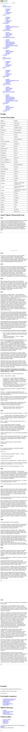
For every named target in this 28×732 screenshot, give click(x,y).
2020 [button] (2, 519)
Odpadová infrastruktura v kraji (12, 26)
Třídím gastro (6, 721)
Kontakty (8, 13)
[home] (14, 1)
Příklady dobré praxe (10, 42)
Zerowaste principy (10, 44)
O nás (7, 11)
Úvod (4, 5)
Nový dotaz (8, 52)
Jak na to (7, 40)
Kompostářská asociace (8, 703)
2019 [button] (2, 486)
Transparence (8, 27)
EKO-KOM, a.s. (6, 702)
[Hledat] (14, 3)
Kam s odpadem (9, 33)
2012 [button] (2, 253)
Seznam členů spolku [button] (7, 117)
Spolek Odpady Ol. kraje (8, 700)
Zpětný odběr (8, 34)
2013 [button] (2, 264)
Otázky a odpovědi (10, 51)
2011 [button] (2, 218)
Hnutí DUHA (6, 704)
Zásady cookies (6, 712)
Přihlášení (3, 726)
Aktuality (8, 10)
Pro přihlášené (9, 12)
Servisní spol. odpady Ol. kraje (9, 699)
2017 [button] (2, 445)
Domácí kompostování (10, 43)
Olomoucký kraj (6, 701)
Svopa (23, 725)
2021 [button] (2, 548)
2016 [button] (2, 410)
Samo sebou (5, 720)
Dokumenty (8, 9)
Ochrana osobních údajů (8, 711)
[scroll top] (1, 730)
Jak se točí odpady (7, 719)
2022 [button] (2, 600)
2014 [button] (2, 278)
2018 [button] (2, 468)
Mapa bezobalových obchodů (12, 45)
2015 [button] (2, 292)
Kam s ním (5, 723)
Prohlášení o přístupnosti (8, 714)
